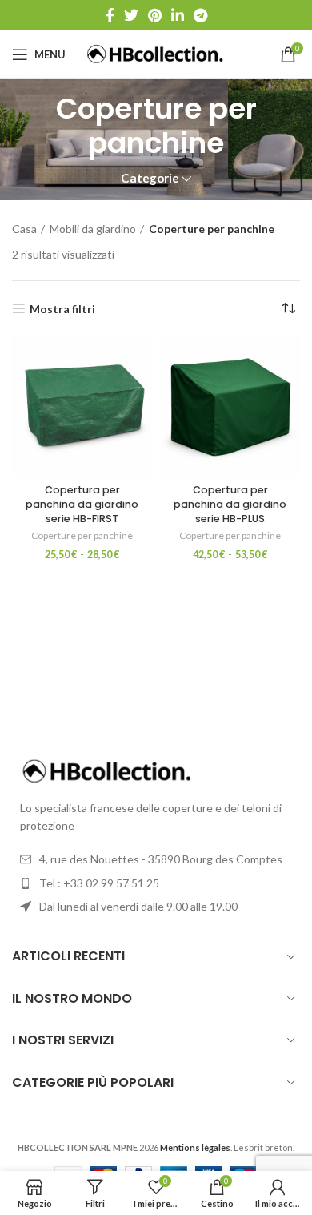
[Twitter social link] (131, 15)
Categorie (150, 178)
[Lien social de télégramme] (200, 15)
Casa (24, 228)
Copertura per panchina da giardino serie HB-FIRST (82, 504)
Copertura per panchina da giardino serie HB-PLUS (230, 504)
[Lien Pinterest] (154, 15)
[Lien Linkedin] (177, 15)
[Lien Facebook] (110, 15)
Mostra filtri (62, 308)
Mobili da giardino (93, 228)
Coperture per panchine (82, 535)
